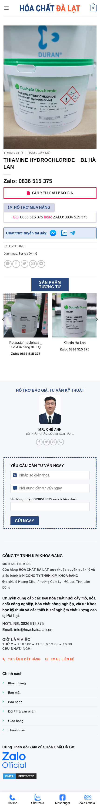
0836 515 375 (31, 217)
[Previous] (4, 328)
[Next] (96, 328)
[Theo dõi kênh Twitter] (46, 442)
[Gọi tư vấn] (60, 442)
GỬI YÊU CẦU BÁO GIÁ (52, 193)
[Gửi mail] (53, 442)
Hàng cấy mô (38, 153)
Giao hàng (15, 721)
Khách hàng (17, 683)
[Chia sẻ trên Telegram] (41, 264)
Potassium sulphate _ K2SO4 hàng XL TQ (25, 344)
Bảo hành (15, 702)
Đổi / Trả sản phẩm (22, 711)
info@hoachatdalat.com (33, 630)
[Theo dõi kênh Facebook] (39, 442)
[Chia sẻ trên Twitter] (24, 264)
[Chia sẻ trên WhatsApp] (8, 264)
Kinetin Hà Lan (74, 343)
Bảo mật (14, 692)
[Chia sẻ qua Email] (33, 264)
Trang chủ (13, 153)
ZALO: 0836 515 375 (70, 217)
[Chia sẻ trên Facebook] (16, 264)
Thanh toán (16, 730)
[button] (6, 8)
